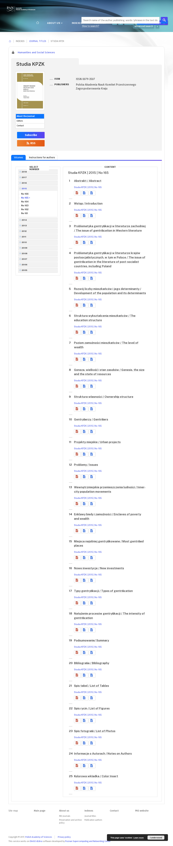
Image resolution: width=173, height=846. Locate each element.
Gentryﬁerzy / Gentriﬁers (91, 419)
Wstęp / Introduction (88, 203)
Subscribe (31, 135)
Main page (39, 810)
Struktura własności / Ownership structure (103, 396)
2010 (24, 242)
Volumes (18, 157)
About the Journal (26, 116)
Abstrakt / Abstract (87, 180)
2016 (24, 183)
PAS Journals (64, 816)
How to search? (90, 26)
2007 (24, 259)
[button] (77, 193)
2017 (24, 177)
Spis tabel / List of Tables (91, 685)
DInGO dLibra (36, 841)
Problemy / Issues (86, 464)
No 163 (25, 205)
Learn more (138, 837)
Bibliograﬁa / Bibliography (91, 663)
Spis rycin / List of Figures (92, 708)
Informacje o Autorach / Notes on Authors (103, 753)
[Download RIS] (84, 193)
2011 (24, 237)
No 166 (25, 194)
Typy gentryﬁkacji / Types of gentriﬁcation (103, 591)
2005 (24, 270)
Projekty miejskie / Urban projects (97, 442)
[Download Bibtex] (92, 193)
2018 (24, 172)
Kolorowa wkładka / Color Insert (96, 776)
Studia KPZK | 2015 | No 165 (88, 187)
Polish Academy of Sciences (38, 837)
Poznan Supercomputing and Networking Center (88, 841)
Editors (20, 121)
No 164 (25, 201)
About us (54, 23)
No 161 (24, 213)
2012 (24, 231)
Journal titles (37, 41)
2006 (24, 264)
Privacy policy (64, 837)
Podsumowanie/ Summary (91, 640)
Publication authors (93, 820)
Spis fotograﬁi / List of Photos (94, 731)
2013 (24, 225)
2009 (24, 248)
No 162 (24, 209)
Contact (20, 125)
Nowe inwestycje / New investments (99, 568)
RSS (32, 143)
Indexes (77, 23)
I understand (156, 837)
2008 (25, 253)
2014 (24, 220)
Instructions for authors (42, 157)
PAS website (142, 810)
